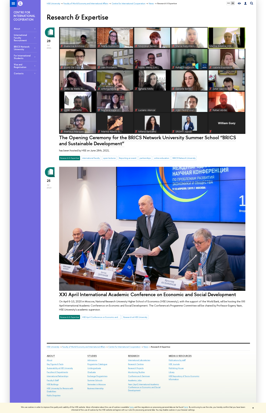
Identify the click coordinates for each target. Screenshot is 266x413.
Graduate (91, 372)
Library (171, 372)
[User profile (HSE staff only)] (245, 3)
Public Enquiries (53, 395)
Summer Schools (94, 380)
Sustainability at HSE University (60, 368)
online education (161, 158)
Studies (92, 356)
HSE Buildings (52, 384)
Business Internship (95, 388)
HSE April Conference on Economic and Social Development (101, 317)
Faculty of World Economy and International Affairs (83, 347)
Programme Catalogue (97, 364)
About (17, 28)
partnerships (145, 158)
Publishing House (176, 368)
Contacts (19, 73)
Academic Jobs (134, 380)
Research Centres (136, 364)
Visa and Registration (20, 66)
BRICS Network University (22, 48)
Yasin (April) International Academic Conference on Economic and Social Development (144, 387)
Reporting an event (127, 158)
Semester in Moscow (96, 384)
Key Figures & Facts (55, 364)
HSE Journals (174, 364)
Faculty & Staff (53, 380)
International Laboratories (139, 360)
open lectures (109, 158)
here (131, 407)
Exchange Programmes (97, 376)
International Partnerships (57, 376)
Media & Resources (180, 356)
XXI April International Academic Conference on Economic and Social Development (147, 294)
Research (133, 356)
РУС (228, 3)
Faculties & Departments (57, 372)
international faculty (91, 158)
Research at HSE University (135, 317)
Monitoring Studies (136, 372)
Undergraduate (94, 368)
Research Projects (135, 368)
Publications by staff (177, 360)
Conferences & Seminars (139, 376)
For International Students (22, 57)
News (145, 347)
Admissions (92, 360)
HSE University (53, 347)
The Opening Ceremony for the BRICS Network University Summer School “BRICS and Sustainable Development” (147, 140)
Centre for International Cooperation (124, 347)
